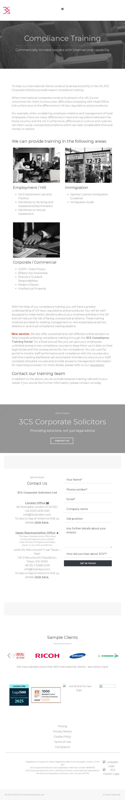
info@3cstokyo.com (37, 569)
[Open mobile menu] (62, 8)
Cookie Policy (62, 736)
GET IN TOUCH (88, 563)
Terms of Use (62, 741)
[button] (116, 655)
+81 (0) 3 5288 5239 (37, 565)
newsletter (97, 365)
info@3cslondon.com (37, 514)
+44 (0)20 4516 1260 (37, 510)
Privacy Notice (62, 731)
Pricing (62, 726)
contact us (86, 382)
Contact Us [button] (62, 441)
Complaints (62, 747)
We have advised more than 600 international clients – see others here (62, 666)
